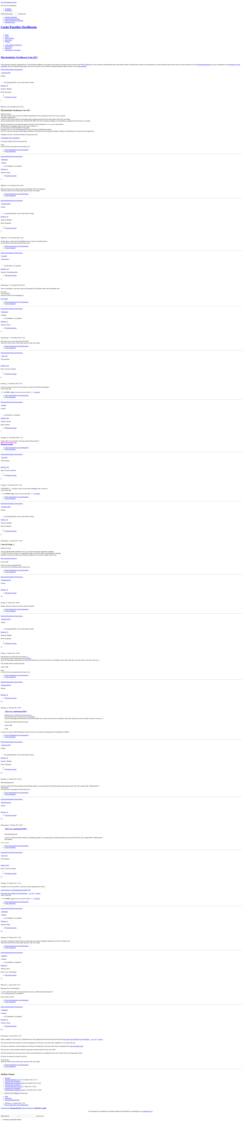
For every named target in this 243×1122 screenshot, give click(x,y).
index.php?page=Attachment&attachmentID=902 (15, 890)
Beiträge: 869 (5, 418)
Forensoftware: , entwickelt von (23, 1108)
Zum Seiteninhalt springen (9, 2)
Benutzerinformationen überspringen (12, 69)
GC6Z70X (27, 658)
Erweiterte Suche (10, 22)
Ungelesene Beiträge (11, 17)
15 (1, 877)
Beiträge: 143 (5, 269)
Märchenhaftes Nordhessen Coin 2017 (19, 57)
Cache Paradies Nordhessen (19, 27)
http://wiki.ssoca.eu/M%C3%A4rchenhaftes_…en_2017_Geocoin (20, 893)
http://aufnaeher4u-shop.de (9, 558)
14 (1, 818)
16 (1, 931)
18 (1, 1029)
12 (1, 701)
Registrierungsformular (204, 64)
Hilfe (87, 64)
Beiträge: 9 (4, 965)
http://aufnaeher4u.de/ (76, 1046)
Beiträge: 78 (4, 85)
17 (1, 978)
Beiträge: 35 (4, 590)
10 (1, 596)
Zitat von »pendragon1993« (16, 711)
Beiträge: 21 (4, 169)
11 (1, 647)
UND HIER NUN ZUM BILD (10, 138)
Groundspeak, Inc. (147, 1111)
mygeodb (37, 392)
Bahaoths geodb (7, 444)
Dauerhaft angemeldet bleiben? (12, 1119)
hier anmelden (82, 66)
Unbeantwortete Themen (12, 19)
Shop (25, 131)
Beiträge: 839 (5, 366)
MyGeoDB (4, 299)
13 (1, 772)
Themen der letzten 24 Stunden (14, 20)
